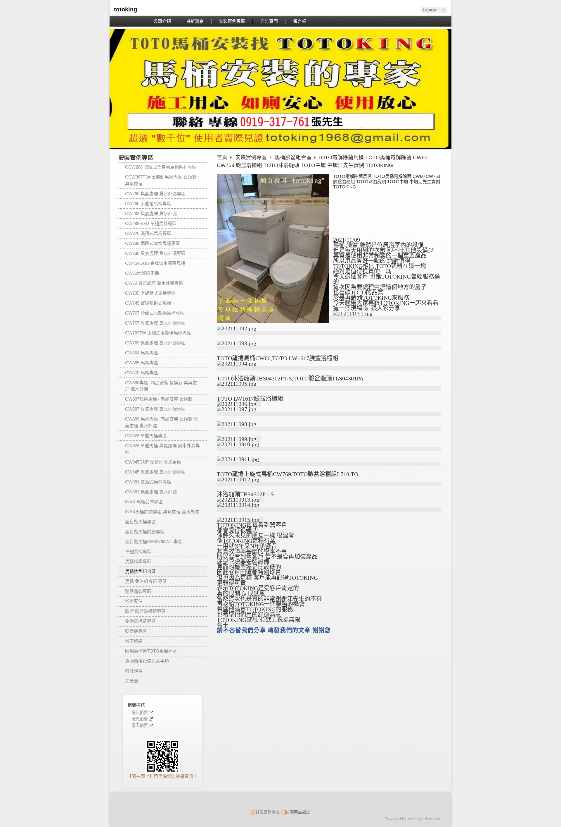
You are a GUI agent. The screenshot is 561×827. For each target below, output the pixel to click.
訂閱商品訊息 (298, 812)
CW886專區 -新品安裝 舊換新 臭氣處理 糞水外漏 (161, 386)
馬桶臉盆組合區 (140, 571)
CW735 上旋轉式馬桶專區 (150, 293)
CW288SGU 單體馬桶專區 (150, 223)
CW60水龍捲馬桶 (142, 273)
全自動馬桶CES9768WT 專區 (153, 541)
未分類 (131, 680)
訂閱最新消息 (267, 812)
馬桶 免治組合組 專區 (146, 581)
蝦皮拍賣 (139, 713)
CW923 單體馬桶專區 (146, 435)
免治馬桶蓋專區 (140, 621)
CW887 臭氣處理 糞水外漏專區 (155, 408)
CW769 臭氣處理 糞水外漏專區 (155, 342)
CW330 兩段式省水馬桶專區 (152, 243)
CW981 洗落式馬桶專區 (148, 481)
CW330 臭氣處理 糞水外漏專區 (155, 253)
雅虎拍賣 (139, 719)
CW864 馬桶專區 (141, 352)
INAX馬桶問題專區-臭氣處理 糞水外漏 (162, 511)
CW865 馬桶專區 (141, 362)
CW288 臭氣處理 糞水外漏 (151, 213)
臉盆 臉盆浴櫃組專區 (145, 611)
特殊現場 (134, 670)
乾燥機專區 (136, 631)
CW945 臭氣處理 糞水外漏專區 (155, 471)
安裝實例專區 (251, 157)
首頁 (222, 157)
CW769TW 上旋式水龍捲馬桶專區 (158, 332)
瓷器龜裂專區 (138, 591)
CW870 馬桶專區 (141, 372)
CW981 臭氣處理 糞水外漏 (151, 491)
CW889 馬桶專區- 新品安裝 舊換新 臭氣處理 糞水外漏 (161, 422)
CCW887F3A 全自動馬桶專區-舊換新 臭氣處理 (161, 180)
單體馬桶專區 (138, 551)
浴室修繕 (134, 641)
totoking (125, 9)
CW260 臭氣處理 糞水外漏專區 (155, 193)
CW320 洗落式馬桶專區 (148, 233)
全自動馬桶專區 (140, 521)
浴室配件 (134, 601)
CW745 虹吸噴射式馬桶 (148, 303)
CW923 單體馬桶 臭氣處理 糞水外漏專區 (162, 449)
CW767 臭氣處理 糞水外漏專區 (155, 322)
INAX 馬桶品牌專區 (144, 501)
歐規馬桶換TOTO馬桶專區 (151, 650)
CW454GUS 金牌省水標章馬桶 (155, 263)
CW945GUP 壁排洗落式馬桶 (153, 461)
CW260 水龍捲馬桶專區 (148, 203)
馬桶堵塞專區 (138, 561)
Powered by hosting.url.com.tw (413, 819)
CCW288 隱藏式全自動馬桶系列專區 (160, 166)
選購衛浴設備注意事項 (147, 660)
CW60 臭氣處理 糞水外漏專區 (154, 283)
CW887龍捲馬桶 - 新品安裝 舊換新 (159, 399)
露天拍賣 (139, 725)
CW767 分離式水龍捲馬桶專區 (154, 312)
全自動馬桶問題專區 (145, 531)
